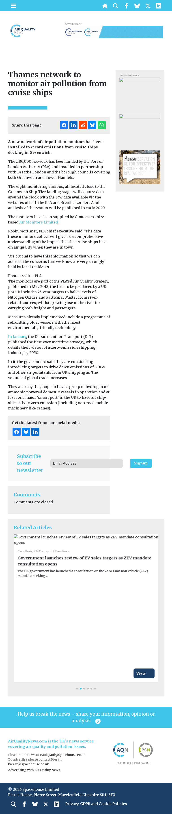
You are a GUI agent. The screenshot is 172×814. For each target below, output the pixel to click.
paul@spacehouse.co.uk (67, 755)
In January (17, 336)
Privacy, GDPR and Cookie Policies (96, 803)
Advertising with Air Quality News (34, 770)
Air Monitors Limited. (39, 222)
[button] (77, 689)
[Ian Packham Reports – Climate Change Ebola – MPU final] (139, 94)
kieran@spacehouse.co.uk (28, 764)
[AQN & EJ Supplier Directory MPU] (139, 130)
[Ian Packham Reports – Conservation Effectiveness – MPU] (139, 167)
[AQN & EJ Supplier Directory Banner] (113, 32)
